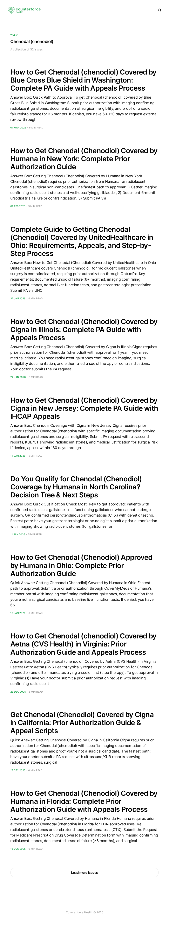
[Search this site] (160, 10)
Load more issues (84, 872)
